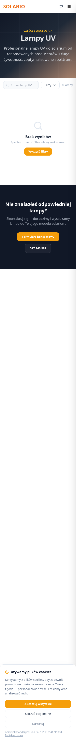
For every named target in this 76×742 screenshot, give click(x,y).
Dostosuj (38, 724)
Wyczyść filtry (38, 151)
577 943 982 (38, 248)
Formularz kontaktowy (38, 237)
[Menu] (69, 6)
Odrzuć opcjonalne (38, 714)
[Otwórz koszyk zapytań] (61, 6)
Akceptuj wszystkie (38, 704)
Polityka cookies (14, 735)
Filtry (48, 85)
